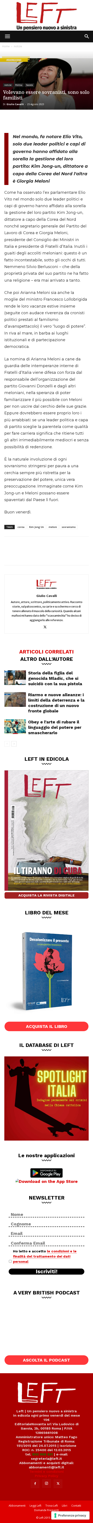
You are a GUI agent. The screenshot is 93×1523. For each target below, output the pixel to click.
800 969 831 (42, 1454)
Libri (64, 1505)
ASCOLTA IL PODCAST (46, 1360)
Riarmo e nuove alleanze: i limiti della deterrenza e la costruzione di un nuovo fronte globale (56, 702)
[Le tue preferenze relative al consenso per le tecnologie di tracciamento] (70, 1515)
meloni (53, 527)
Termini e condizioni (46, 1471)
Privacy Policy (46, 1476)
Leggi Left (35, 1505)
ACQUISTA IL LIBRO (46, 1026)
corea (21, 527)
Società (29, 85)
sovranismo (69, 527)
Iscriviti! (47, 1272)
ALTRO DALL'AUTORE (46, 659)
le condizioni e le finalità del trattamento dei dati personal (45, 1256)
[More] (54, 120)
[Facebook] (10, 120)
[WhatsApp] (39, 120)
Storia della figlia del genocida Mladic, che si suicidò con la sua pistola (55, 678)
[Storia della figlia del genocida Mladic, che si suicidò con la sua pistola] (15, 677)
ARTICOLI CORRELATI (46, 651)
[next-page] (14, 744)
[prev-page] (7, 744)
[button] (7, 36)
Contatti (76, 1505)
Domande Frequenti (46, 1510)
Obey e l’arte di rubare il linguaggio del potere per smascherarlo (54, 727)
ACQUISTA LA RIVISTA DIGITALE (46, 895)
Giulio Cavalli (15, 104)
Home (6, 46)
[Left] (46, 15)
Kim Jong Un (36, 527)
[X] (25, 120)
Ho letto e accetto (45, 1256)
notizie (18, 46)
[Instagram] (46, 1483)
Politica (18, 85)
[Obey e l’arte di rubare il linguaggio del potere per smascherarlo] (15, 726)
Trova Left (51, 1505)
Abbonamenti (17, 1505)
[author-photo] (46, 590)
